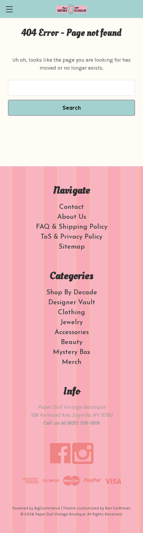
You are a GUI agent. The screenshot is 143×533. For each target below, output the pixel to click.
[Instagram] (82, 453)
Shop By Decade (71, 292)
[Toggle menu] (9, 9)
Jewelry (71, 322)
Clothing (71, 312)
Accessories (72, 332)
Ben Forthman (118, 508)
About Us (71, 217)
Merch (71, 362)
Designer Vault (71, 302)
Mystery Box (71, 352)
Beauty (71, 342)
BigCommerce (47, 508)
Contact (71, 207)
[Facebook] (60, 453)
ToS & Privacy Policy (71, 237)
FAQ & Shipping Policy (71, 227)
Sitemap (72, 247)
